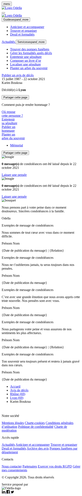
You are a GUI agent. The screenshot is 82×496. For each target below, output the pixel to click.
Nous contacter (12, 466)
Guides (15, 19)
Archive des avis (38, 448)
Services (31, 42)
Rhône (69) (17, 394)
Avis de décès (19, 390)
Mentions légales (13, 423)
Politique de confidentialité (35, 426)
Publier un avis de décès (18, 75)
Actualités (9, 42)
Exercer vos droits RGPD (55, 466)
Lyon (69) (16, 398)
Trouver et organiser (23, 30)
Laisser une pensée (14, 175)
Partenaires (29, 466)
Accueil (15, 386)
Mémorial (16, 145)
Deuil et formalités (22, 34)
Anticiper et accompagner (27, 27)
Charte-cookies (35, 423)
